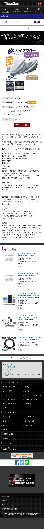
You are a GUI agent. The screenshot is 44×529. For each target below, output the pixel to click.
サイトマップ (6, 496)
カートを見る (38, 11)
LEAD (7, 372)
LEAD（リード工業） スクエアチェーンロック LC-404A (30, 338)
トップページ (9, 364)
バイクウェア (29, 417)
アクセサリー (7, 425)
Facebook (17, 462)
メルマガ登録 (16, 11)
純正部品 (6, 438)
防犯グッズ (8, 369)
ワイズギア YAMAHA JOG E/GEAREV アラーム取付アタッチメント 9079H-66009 (29, 295)
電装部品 (28, 403)
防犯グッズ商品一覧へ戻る (23, 358)
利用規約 (5, 500)
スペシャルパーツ (9, 399)
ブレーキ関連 (7, 391)
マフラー (28, 387)
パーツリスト (8, 443)
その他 (5, 429)
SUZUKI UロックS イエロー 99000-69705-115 (28, 274)
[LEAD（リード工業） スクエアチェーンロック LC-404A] (9, 351)
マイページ (27, 11)
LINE (27, 462)
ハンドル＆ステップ (31, 399)
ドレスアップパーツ (9, 403)
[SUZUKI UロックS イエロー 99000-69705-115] (9, 284)
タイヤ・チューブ (9, 387)
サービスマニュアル (10, 449)
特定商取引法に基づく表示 (10, 509)
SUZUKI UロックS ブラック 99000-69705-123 (28, 254)
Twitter (22, 462)
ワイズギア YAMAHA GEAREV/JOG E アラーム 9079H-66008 (27, 317)
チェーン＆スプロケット (33, 395)
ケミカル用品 (29, 421)
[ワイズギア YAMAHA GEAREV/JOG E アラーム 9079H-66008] (9, 329)
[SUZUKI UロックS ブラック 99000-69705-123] (9, 263)
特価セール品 (8, 434)
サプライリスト (10, 367)
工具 (4, 421)
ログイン (5, 12)
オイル (5, 408)
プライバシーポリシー (9, 505)
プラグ (27, 391)
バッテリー (6, 395)
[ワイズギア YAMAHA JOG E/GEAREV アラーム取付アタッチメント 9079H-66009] (9, 307)
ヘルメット (6, 417)
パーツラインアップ (10, 382)
